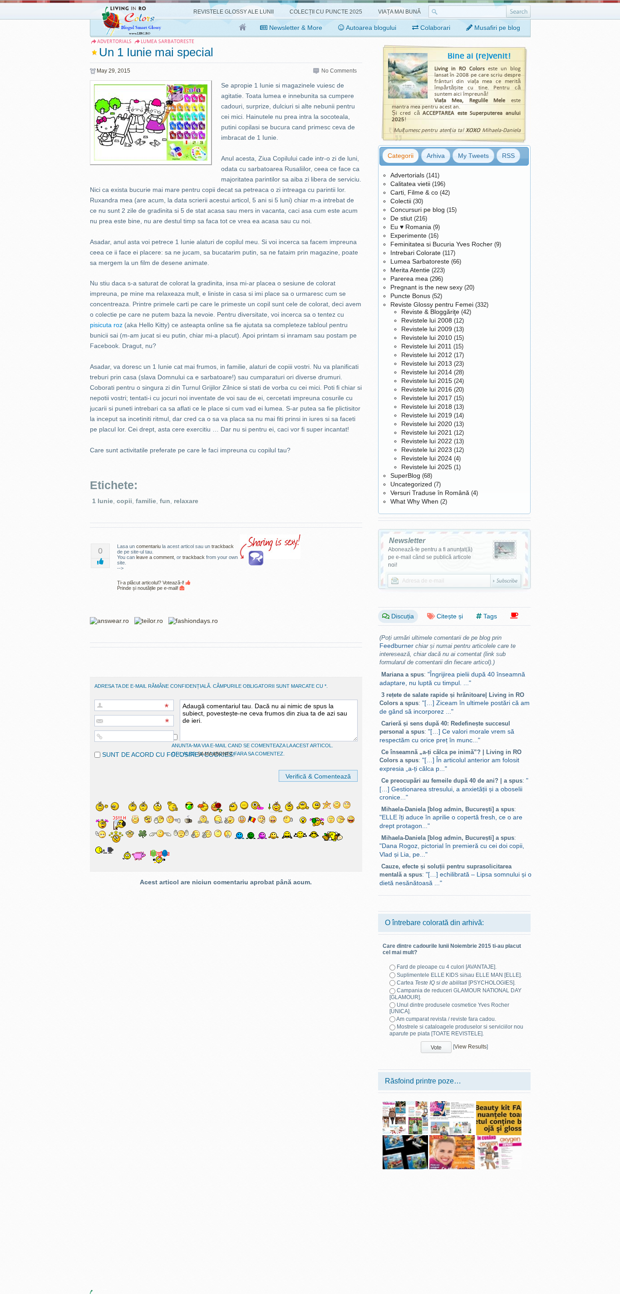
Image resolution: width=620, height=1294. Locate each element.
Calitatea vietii (410, 183)
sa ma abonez (215, 753)
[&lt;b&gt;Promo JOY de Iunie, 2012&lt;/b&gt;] (452, 1104)
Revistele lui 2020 (426, 423)
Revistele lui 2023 (426, 449)
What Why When (414, 501)
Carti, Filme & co (414, 192)
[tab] (400, 155)
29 (111, 71)
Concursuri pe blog (417, 209)
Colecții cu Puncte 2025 (326, 12)
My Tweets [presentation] (473, 155)
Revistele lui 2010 (426, 337)
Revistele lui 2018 (426, 406)
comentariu (148, 546)
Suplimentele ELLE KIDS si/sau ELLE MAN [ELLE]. (459, 975)
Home (243, 27)
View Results (470, 1047)
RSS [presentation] (508, 155)
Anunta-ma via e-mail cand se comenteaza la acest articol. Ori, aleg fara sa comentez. (252, 749)
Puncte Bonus (410, 295)
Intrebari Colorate (415, 252)
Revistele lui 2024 (426, 458)
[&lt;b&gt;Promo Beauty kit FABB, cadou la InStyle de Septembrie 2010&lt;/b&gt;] (499, 1104)
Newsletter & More (294, 27)
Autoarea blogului (370, 27)
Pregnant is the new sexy (426, 287)
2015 (124, 71)
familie (146, 501)
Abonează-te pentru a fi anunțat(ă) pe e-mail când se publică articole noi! (430, 557)
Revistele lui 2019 (426, 415)
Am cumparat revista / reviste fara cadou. (446, 1019)
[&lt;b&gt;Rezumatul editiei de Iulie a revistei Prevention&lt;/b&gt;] (405, 1104)
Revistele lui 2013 (426, 363)
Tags (489, 616)
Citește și (449, 616)
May (102, 71)
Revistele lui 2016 (426, 389)
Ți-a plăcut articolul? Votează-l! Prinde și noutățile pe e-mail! (151, 585)
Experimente (408, 235)
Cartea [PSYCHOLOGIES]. (456, 983)
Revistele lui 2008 (426, 320)
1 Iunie (102, 501)
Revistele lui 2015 (426, 380)
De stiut (401, 218)
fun (165, 501)
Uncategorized (411, 484)
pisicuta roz (106, 324)
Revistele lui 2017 (426, 398)
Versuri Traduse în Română (429, 492)
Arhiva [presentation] (436, 155)
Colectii (400, 201)
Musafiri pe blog (496, 27)
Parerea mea (409, 278)
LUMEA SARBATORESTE (167, 41)
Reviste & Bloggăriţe (430, 311)
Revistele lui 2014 (426, 372)
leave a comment (155, 557)
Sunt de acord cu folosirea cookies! (167, 754)
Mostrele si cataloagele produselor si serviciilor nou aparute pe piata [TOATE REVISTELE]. (456, 1030)
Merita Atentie (410, 270)
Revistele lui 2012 (426, 354)
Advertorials (407, 175)
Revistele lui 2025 (426, 467)
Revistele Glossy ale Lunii (233, 12)
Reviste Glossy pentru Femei (431, 304)
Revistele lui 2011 (426, 346)
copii (124, 501)
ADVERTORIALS (114, 41)
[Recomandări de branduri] (514, 616)
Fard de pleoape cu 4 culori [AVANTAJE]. (447, 967)
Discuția (401, 616)
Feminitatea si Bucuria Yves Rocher (441, 244)
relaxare (186, 501)
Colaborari (434, 27)
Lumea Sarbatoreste (419, 261)
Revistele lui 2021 (426, 432)
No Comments (339, 71)
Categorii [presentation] (400, 155)
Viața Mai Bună (399, 12)
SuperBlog (405, 475)
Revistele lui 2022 (426, 441)
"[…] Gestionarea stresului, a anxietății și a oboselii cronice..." (453, 789)
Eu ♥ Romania (410, 226)
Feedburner (396, 645)
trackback (223, 546)
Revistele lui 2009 (426, 329)
